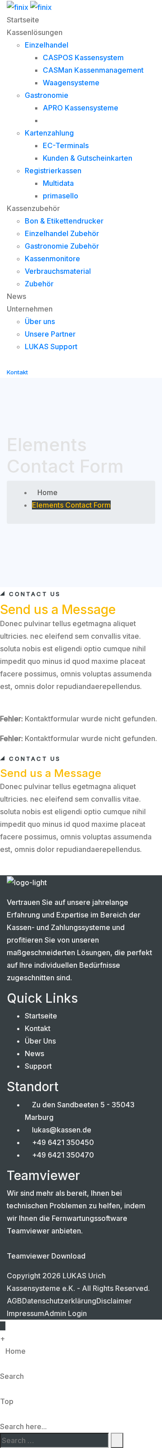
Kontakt (37, 1028)
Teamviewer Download (46, 1255)
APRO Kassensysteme (80, 107)
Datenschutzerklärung (59, 1300)
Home (47, 492)
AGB (14, 1300)
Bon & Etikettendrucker (64, 220)
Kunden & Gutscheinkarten (87, 158)
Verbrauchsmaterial (58, 271)
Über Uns (40, 1040)
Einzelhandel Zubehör (62, 233)
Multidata (58, 183)
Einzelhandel (46, 44)
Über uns (40, 321)
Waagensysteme (71, 82)
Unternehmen (30, 308)
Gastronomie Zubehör (62, 245)
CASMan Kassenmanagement (93, 70)
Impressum (25, 1313)
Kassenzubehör (33, 208)
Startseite (23, 19)
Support (38, 1066)
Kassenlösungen (35, 32)
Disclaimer (114, 1300)
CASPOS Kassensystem (83, 57)
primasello (60, 195)
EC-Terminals (66, 145)
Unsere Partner (50, 333)
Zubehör (39, 283)
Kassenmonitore (52, 258)
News (16, 296)
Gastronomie (46, 95)
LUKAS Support (51, 346)
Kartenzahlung (49, 132)
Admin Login (65, 1313)
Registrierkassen (53, 170)
